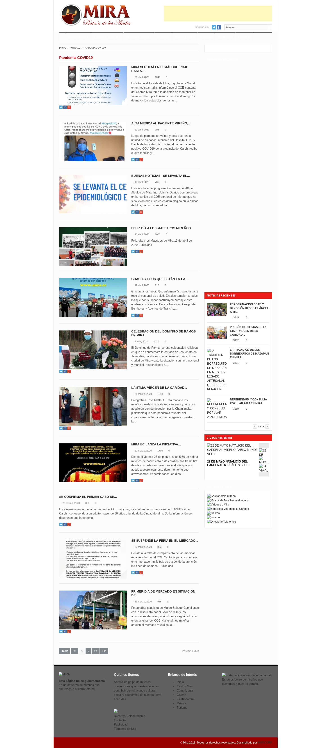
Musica (181, 703)
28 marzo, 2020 (143, 394)
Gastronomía (185, 699)
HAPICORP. (265, 742)
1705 (160, 450)
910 (157, 285)
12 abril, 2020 (142, 285)
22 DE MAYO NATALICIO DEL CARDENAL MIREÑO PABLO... (228, 463)
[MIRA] (96, 16)
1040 (157, 77)
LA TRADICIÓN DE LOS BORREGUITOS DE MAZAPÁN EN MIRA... (249, 353)
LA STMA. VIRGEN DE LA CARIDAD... (159, 387)
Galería (181, 694)
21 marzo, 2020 (143, 601)
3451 (236, 363)
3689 (236, 408)
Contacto (225, 37)
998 (157, 129)
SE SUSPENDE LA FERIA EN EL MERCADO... (164, 540)
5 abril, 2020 (141, 341)
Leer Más (120, 699)
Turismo (206, 37)
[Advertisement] (218, 13)
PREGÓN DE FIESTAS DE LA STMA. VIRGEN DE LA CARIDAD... (248, 331)
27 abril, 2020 (142, 129)
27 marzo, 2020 (143, 450)
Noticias (244, 37)
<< (74, 651)
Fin (104, 651)
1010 (156, 341)
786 (157, 182)
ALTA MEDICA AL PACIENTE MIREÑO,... (161, 123)
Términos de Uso (125, 728)
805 (87, 503)
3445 (236, 317)
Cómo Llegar (185, 37)
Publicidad (120, 724)
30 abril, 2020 (142, 77)
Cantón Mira (185, 686)
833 (159, 547)
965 (159, 601)
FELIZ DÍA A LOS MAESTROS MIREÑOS (161, 228)
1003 (157, 234)
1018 (160, 394)
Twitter (214, 27)
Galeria (163, 37)
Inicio (62, 48)
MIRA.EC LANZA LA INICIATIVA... (156, 444)
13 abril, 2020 (142, 234)
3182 (236, 340)
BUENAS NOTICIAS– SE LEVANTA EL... (160, 175)
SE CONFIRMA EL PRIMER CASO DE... (88, 497)
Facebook (219, 27)
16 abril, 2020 (142, 182)
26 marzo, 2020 (71, 503)
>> (95, 651)
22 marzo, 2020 (143, 547)
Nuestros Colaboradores (129, 716)
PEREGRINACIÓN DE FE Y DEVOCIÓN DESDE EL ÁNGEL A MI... (249, 308)
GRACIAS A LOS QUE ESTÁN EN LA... (159, 279)
